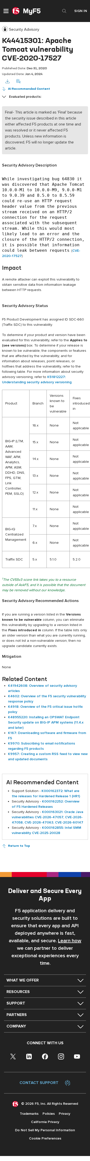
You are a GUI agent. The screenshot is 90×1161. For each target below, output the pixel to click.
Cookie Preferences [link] (45, 1138)
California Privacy (45, 1122)
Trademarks (29, 1114)
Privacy (64, 1114)
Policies (48, 1114)
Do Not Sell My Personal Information (45, 1130)
